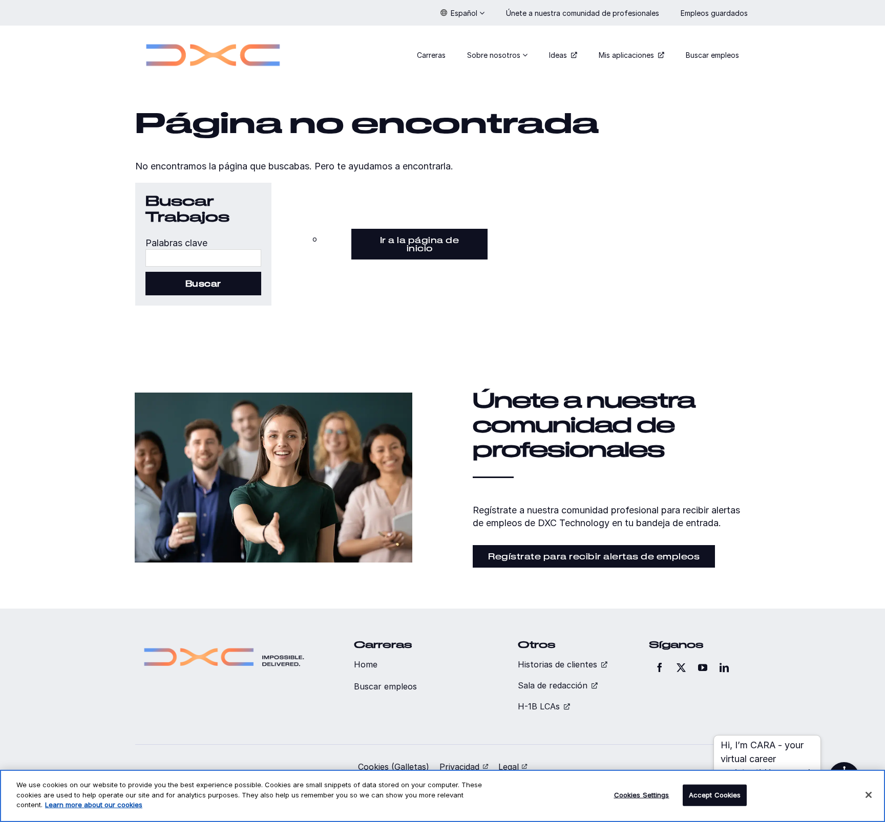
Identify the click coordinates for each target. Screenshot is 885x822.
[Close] (868, 795)
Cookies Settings (641, 795)
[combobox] (203, 258)
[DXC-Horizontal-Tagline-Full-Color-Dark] (224, 643)
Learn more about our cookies (93, 805)
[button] (462, 13)
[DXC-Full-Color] (213, 37)
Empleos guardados (715, 13)
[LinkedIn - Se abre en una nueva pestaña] (724, 667)
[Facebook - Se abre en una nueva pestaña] (659, 667)
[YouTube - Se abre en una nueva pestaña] (702, 667)
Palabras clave (176, 242)
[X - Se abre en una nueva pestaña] (681, 667)
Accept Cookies (715, 795)
